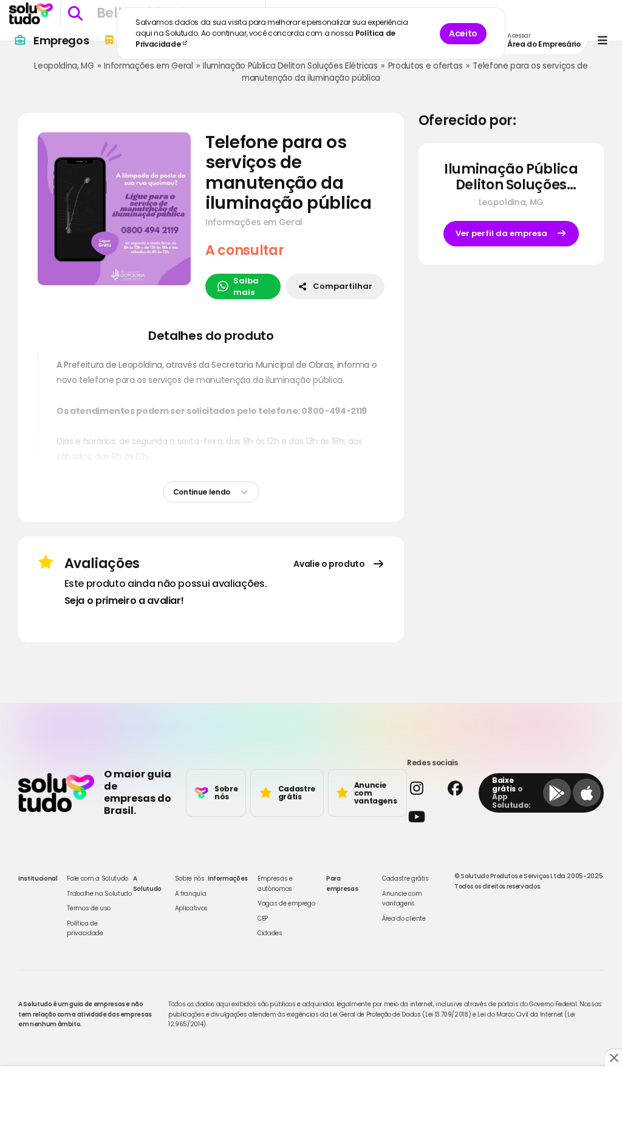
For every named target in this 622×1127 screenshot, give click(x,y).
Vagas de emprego (286, 903)
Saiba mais (246, 287)
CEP (263, 918)
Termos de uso (88, 908)
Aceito (463, 33)
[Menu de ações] (602, 40)
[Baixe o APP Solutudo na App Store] (587, 793)
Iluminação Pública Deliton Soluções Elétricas (290, 66)
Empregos (61, 40)
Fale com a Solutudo (97, 878)
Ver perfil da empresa (501, 233)
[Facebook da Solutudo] (460, 788)
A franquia (191, 893)
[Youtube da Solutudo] (439, 816)
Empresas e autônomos (275, 883)
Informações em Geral (148, 66)
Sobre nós (190, 878)
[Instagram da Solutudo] (421, 788)
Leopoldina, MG (64, 66)
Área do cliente (404, 918)
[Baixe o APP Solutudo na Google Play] (557, 793)
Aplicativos (191, 908)
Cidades (270, 933)
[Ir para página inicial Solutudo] (31, 13)
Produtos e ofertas (425, 66)
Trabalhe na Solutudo (99, 893)
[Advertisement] (311, 1096)
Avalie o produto (328, 564)
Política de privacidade (85, 928)
